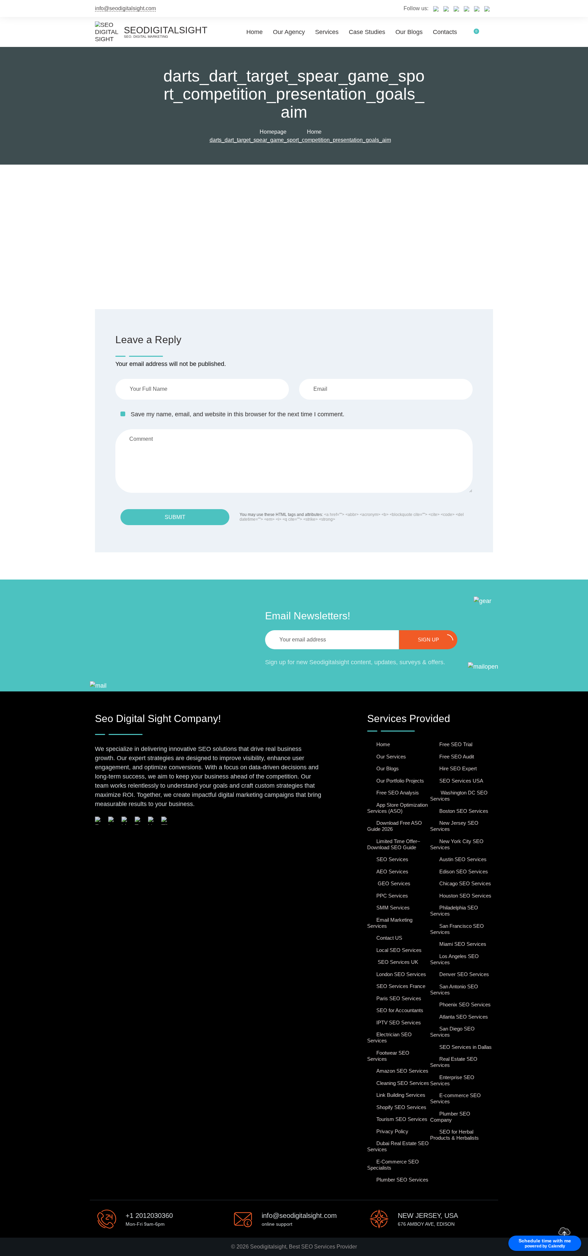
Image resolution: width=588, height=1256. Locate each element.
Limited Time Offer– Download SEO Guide (393, 844)
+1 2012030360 (149, 1215)
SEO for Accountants (399, 1010)
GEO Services (393, 883)
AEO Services (392, 871)
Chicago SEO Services (465, 883)
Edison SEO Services (463, 871)
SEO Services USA (461, 781)
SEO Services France (400, 986)
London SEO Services (401, 974)
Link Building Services (400, 1095)
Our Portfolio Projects (400, 781)
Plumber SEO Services (402, 1180)
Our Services (391, 756)
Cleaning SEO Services (402, 1083)
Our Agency (289, 32)
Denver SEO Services (464, 974)
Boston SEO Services (463, 811)
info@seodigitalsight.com (125, 8)
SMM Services (393, 907)
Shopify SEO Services (401, 1107)
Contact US (389, 938)
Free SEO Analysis (397, 793)
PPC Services (392, 896)
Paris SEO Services (398, 998)
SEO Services (392, 859)
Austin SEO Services (463, 859)
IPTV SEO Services (398, 1022)
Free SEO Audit (456, 756)
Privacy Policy (392, 1131)
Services (327, 32)
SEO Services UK (397, 962)
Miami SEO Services (462, 944)
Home (254, 32)
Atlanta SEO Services (463, 1017)
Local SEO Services (399, 950)
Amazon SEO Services (402, 1071)
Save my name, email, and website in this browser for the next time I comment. (237, 414)
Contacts (445, 32)
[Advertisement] (294, 215)
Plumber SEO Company (450, 1117)
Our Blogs (409, 32)
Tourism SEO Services (401, 1119)
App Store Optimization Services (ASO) (397, 808)
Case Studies (367, 32)
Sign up (428, 639)
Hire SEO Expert (458, 768)
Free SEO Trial (455, 744)
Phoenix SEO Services (465, 1004)
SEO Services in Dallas (465, 1047)
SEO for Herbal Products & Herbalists (454, 1135)
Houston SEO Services (465, 896)
